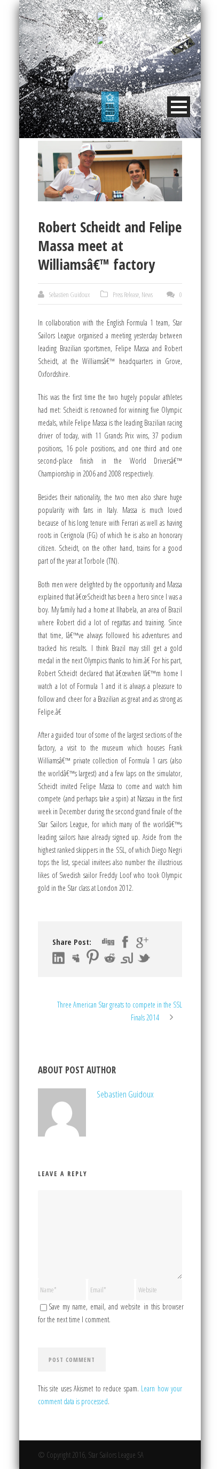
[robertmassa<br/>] (110, 171)
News (147, 294)
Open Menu (178, 106)
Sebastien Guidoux (69, 294)
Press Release (126, 294)
